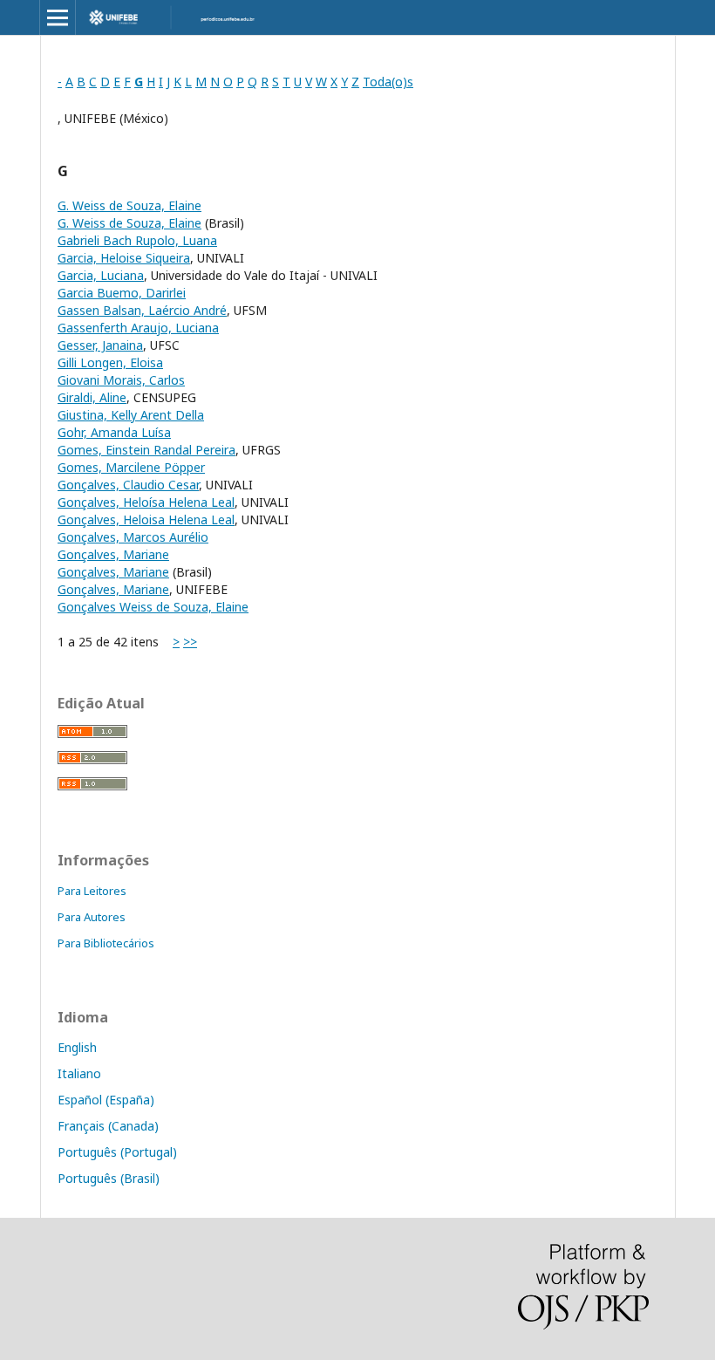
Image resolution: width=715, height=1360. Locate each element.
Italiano (79, 1073)
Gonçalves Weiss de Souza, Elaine (153, 606)
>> (190, 641)
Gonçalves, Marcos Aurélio (133, 537)
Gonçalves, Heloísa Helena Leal (146, 502)
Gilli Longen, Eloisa (110, 362)
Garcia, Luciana (101, 275)
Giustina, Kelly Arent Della (131, 415)
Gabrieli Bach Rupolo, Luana (137, 240)
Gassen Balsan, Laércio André (142, 310)
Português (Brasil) (109, 1178)
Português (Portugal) (117, 1152)
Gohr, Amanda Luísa (114, 432)
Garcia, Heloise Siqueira (124, 257)
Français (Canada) (108, 1125)
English (77, 1047)
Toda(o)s (388, 81)
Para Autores (92, 917)
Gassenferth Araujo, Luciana (138, 327)
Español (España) (106, 1099)
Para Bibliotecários (106, 943)
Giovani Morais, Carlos (121, 380)
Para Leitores (92, 891)
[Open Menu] (57, 17)
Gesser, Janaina (100, 345)
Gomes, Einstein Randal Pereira (146, 449)
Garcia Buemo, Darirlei (122, 292)
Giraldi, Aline (92, 397)
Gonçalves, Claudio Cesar (128, 484)
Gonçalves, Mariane (113, 554)
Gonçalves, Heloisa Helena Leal (146, 519)
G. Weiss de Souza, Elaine (129, 205)
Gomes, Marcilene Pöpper (131, 467)
